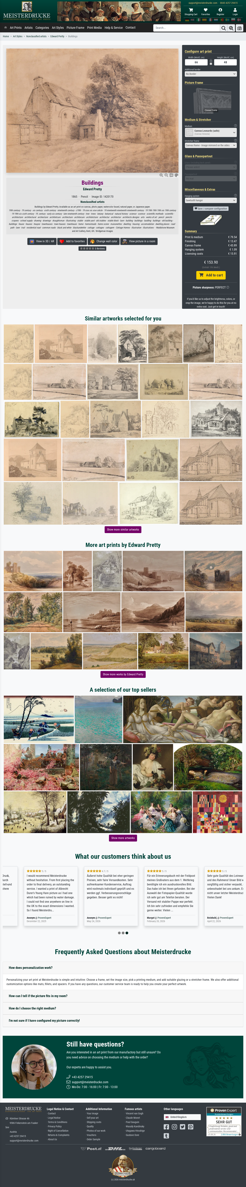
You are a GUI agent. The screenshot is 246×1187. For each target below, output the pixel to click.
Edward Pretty (57, 36)
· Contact (51, 1113)
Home (6, 36)
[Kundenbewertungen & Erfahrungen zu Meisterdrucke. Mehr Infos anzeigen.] (223, 1121)
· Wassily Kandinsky (134, 1126)
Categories (42, 27)
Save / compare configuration (212, 208)
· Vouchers (91, 1135)
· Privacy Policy (54, 1126)
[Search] (223, 28)
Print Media (94, 27)
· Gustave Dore (132, 1135)
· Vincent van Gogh (134, 1113)
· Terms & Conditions (57, 1122)
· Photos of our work (95, 1130)
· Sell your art (92, 1117)
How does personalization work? (31, 968)
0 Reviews (99, 248)
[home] (5, 27)
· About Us (52, 1139)
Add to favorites (74, 241)
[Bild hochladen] (239, 28)
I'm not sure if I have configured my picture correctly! (44, 1020)
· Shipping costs (93, 1122)
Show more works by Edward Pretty (123, 674)
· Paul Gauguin (132, 1122)
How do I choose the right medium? (32, 1008)
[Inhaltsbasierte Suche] (231, 28)
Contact (130, 27)
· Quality (90, 1126)
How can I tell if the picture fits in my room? (38, 996)
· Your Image (92, 1113)
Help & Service (114, 27)
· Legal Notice (54, 1117)
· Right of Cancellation (57, 1130)
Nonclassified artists (36, 36)
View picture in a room (141, 241)
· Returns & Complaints (58, 1135)
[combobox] (211, 74)
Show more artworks (123, 838)
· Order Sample (93, 1139)
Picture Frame (75, 27)
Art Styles (58, 27)
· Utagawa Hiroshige (135, 1130)
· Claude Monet (132, 1117)
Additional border (192, 69)
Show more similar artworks (123, 529)
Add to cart (213, 275)
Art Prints (16, 27)
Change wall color (105, 241)
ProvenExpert (26, 917)
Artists (28, 27)
